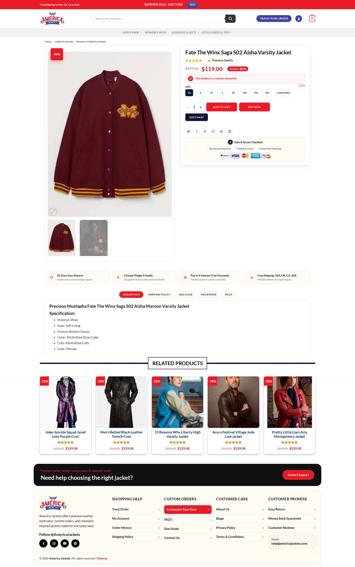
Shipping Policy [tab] (159, 294)
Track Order (120, 509)
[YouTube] (65, 543)
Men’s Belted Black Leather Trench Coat (121, 434)
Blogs (220, 518)
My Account (120, 518)
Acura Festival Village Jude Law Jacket (233, 434)
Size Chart (196, 117)
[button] (298, 18)
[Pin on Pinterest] (221, 131)
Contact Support (298, 475)
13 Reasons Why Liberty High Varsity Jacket (177, 434)
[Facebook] (43, 543)
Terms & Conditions (230, 536)
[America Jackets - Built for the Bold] (52, 18)
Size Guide (171, 528)
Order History (122, 527)
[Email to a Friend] (213, 131)
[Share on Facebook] (197, 131)
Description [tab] (131, 294)
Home (48, 41)
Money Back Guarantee (284, 518)
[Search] (230, 19)
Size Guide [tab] (185, 294)
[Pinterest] (75, 543)
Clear (301, 85)
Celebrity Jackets (64, 41)
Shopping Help (127, 499)
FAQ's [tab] (228, 294)
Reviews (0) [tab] (208, 294)
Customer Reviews (281, 527)
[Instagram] (54, 543)
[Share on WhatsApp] (188, 131)
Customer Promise (287, 499)
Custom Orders (180, 499)
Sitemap (102, 558)
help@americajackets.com (289, 543)
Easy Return (276, 509)
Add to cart (221, 107)
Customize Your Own (182, 509)
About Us (222, 509)
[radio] (189, 92)
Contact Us (172, 538)
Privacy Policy (225, 527)
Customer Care (232, 499)
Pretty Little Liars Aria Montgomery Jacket (289, 434)
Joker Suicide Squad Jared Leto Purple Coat (65, 434)
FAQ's (168, 519)
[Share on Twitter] (205, 131)
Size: (188, 87)
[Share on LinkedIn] (229, 131)
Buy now (254, 107)
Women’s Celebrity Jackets (91, 41)
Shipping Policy (122, 536)
